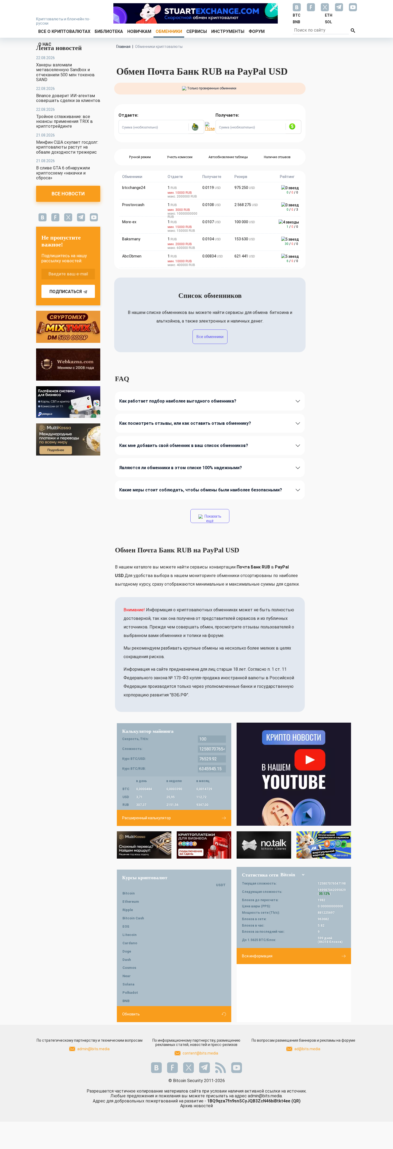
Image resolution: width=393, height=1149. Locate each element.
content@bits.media (200, 1053)
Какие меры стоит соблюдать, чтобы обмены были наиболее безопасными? (200, 489)
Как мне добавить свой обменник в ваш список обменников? (183, 445)
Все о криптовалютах (64, 31)
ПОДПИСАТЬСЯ (65, 291)
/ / (292, 192)
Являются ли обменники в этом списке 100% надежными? (180, 467)
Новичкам (139, 31)
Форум (257, 31)
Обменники (169, 31)
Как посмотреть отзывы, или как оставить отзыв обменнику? (185, 423)
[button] (196, 127)
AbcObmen (131, 256)
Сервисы (196, 31)
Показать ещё (212, 518)
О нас (44, 44)
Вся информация (257, 956)
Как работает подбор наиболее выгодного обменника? (177, 401)
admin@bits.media (93, 1049)
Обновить (131, 1014)
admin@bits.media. (265, 1095)
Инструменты (227, 31)
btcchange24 (133, 187)
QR (296, 1101)
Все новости (68, 193)
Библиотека (109, 31)
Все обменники (210, 337)
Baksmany (131, 239)
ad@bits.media (307, 1049)
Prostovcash (133, 205)
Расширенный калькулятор (146, 818)
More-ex (129, 222)
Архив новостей (196, 1105)
